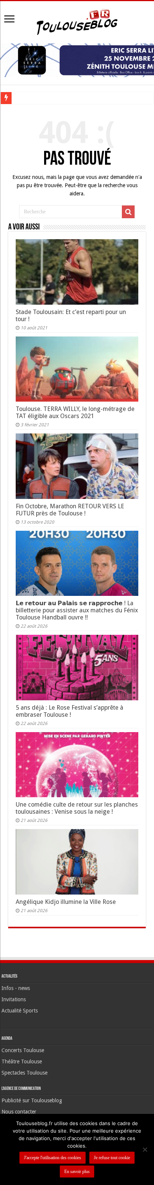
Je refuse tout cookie (112, 1157)
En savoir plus (77, 1171)
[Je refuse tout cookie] (144, 1149)
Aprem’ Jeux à (30, 98)
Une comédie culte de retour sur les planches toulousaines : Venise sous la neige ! (77, 808)
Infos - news (15, 988)
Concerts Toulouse (22, 1050)
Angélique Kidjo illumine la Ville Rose (66, 901)
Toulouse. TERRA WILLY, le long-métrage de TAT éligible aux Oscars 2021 (75, 412)
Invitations (13, 999)
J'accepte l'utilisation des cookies (52, 1157)
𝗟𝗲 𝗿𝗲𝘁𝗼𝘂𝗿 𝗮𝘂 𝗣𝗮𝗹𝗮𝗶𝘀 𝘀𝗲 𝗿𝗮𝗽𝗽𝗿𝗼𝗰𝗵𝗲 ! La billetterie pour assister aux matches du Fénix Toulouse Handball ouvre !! (77, 610)
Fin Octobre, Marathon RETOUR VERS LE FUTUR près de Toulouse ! (70, 510)
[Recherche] (128, 211)
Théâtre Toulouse (21, 1061)
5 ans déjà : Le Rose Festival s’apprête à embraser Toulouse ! (69, 711)
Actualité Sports (19, 1011)
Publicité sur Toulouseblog (31, 1100)
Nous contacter (18, 1112)
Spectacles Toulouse (24, 1073)
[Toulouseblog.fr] (77, 21)
